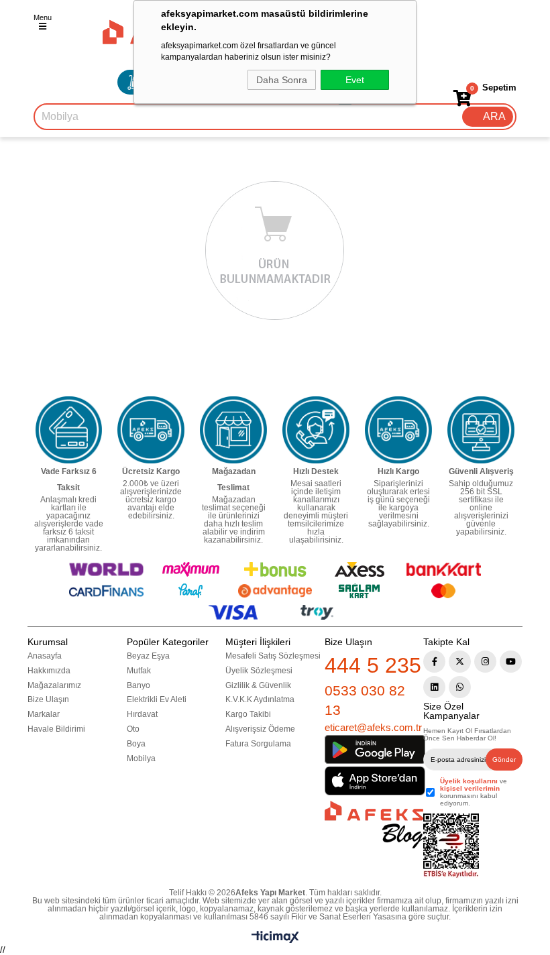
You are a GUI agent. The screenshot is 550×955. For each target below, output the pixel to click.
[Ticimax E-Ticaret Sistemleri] (275, 940)
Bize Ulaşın (48, 699)
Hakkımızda (49, 670)
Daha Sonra (281, 79)
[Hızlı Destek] (315, 429)
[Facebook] (434, 662)
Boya (136, 743)
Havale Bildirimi (56, 729)
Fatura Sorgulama (258, 743)
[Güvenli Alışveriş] (480, 429)
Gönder (504, 759)
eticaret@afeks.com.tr (373, 727)
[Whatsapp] (460, 687)
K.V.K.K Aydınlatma (259, 699)
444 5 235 (373, 665)
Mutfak (139, 670)
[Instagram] (485, 662)
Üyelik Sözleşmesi (258, 670)
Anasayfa (45, 656)
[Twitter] (460, 662)
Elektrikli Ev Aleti (156, 699)
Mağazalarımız (54, 685)
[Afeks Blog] (374, 824)
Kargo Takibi (248, 714)
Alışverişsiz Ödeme (260, 729)
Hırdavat (142, 714)
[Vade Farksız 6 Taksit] (69, 429)
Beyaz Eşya (148, 656)
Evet (354, 79)
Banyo (138, 685)
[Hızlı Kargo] (398, 429)
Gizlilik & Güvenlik (258, 685)
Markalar (44, 714)
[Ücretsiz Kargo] (150, 429)
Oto (133, 729)
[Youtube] (511, 662)
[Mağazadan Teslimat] (233, 429)
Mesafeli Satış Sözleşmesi (273, 656)
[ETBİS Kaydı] (451, 846)
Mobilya (141, 758)
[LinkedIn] (434, 687)
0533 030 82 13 (365, 700)
